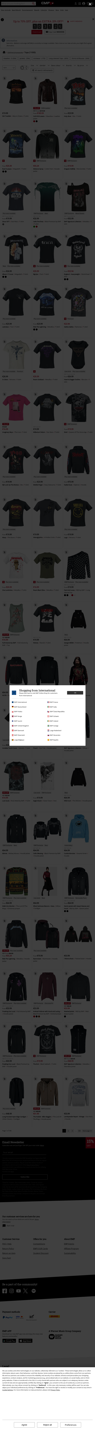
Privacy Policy (55, 1390)
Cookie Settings (7, 1390)
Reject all (47, 1425)
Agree (24, 1425)
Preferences (70, 1424)
